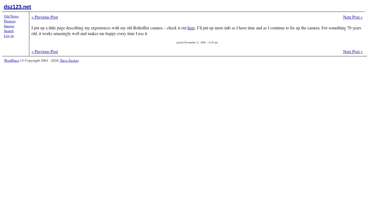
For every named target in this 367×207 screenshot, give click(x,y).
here (191, 27)
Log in (9, 35)
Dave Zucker (69, 60)
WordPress (11, 60)
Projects (10, 21)
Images (9, 25)
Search (9, 30)
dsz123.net (17, 7)
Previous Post (44, 17)
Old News (11, 16)
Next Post (353, 17)
